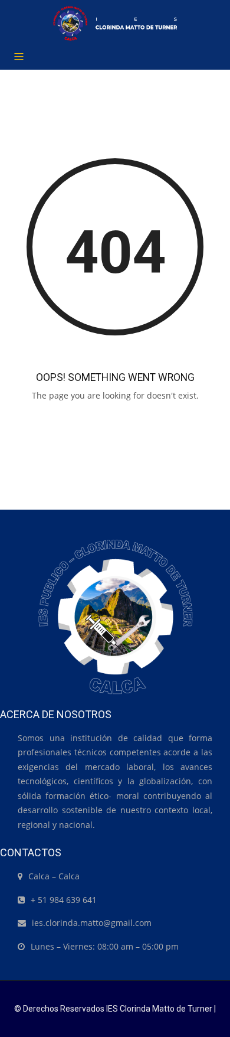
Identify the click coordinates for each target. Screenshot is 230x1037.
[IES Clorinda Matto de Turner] (115, 23)
